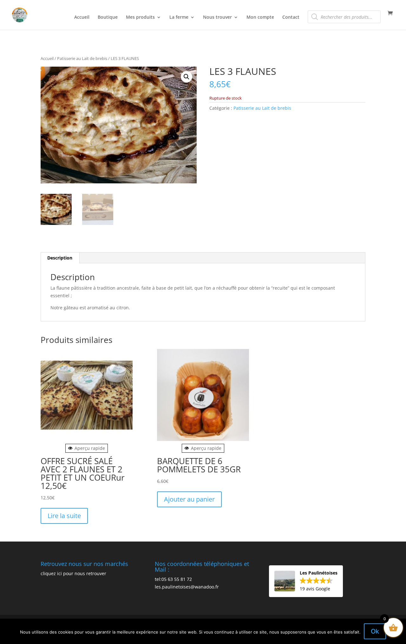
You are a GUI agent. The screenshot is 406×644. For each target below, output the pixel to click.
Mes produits (140, 17)
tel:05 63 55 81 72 (173, 579)
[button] (186, 76)
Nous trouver (217, 17)
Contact (290, 17)
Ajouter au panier (189, 499)
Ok (375, 631)
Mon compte (260, 17)
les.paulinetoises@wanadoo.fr (187, 587)
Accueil (81, 17)
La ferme (178, 17)
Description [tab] (59, 258)
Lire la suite (64, 515)
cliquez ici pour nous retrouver (73, 573)
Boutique (108, 17)
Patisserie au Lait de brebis (82, 58)
